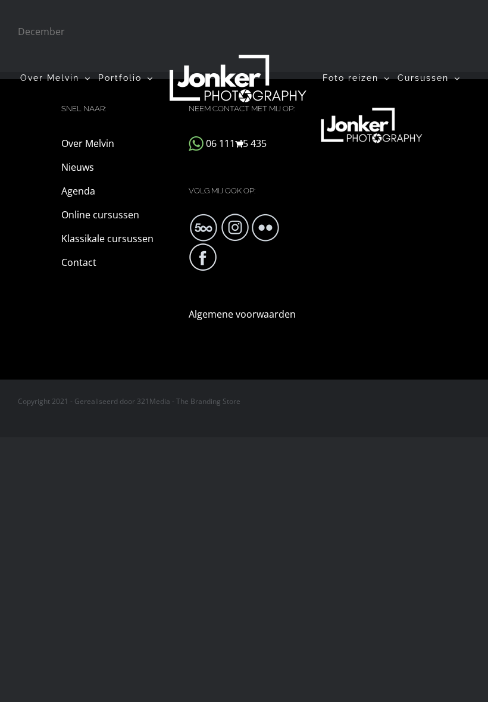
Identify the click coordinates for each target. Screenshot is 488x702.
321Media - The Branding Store (188, 401)
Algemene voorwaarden (242, 314)
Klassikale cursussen (107, 238)
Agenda (78, 191)
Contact (78, 262)
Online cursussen (100, 214)
